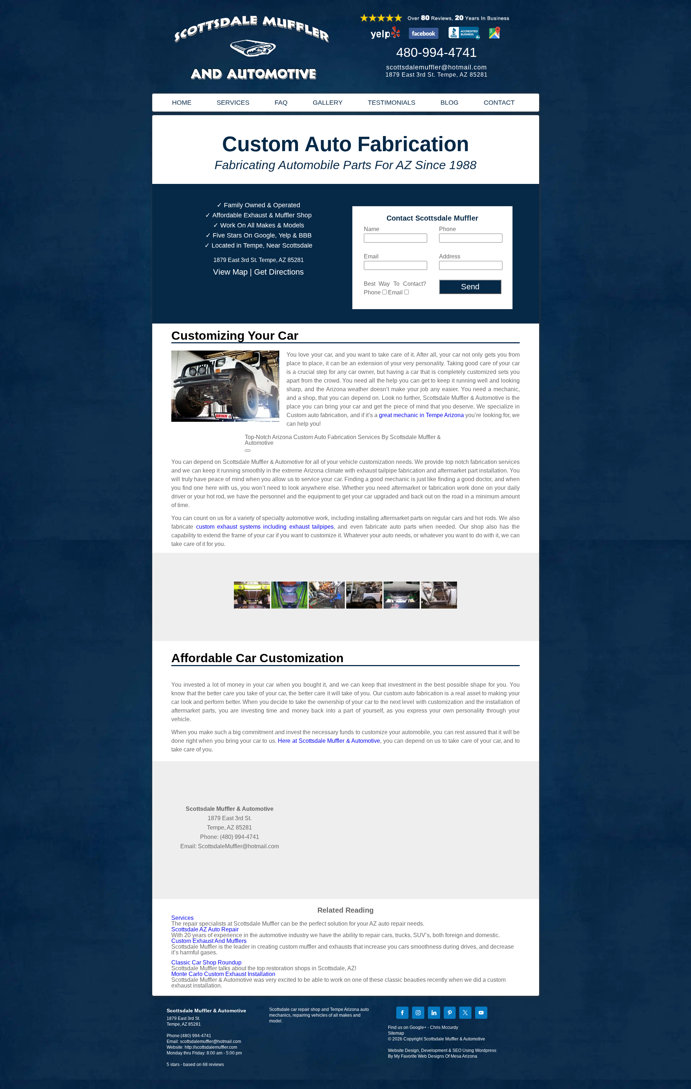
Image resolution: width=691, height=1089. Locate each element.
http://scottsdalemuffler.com (211, 1047)
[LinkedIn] (434, 1013)
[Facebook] (402, 1013)
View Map (230, 271)
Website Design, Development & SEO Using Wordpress (442, 1050)
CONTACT (499, 102)
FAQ (281, 102)
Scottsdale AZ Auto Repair (205, 929)
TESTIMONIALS (391, 102)
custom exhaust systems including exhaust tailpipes (265, 527)
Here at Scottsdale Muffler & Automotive (329, 741)
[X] (465, 1013)
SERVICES (233, 102)
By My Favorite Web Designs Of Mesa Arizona (432, 1056)
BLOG (450, 102)
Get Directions (279, 271)
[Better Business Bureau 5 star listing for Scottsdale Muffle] (464, 42)
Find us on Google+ (407, 1027)
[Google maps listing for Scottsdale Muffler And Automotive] (495, 42)
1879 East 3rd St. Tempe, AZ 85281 (436, 75)
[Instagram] (418, 1013)
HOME (181, 102)
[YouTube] (481, 1013)
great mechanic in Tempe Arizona (421, 415)
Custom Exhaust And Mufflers (209, 941)
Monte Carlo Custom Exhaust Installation (223, 974)
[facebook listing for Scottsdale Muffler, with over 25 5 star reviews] (424, 42)
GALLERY (328, 102)
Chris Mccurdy (444, 1027)
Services (182, 918)
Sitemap (396, 1033)
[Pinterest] (450, 1013)
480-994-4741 (436, 52)
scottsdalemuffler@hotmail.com (436, 67)
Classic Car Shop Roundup (206, 962)
